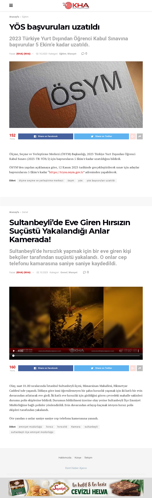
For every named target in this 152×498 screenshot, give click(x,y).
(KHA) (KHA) (23, 53)
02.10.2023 (41, 53)
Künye (78, 457)
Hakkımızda (65, 457)
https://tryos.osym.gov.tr (66, 172)
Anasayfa (14, 17)
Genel (25, 212)
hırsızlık (62, 427)
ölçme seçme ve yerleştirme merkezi (41, 180)
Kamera (75, 427)
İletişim (88, 457)
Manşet (71, 53)
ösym (71, 180)
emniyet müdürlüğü (30, 427)
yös (80, 180)
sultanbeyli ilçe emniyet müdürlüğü (32, 432)
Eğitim (25, 17)
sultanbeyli (91, 427)
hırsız (49, 427)
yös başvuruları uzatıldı (101, 180)
